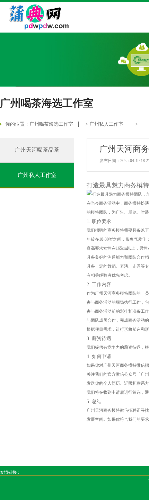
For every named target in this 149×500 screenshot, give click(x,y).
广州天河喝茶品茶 (37, 150)
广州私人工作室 (106, 124)
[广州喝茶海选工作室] (35, 16)
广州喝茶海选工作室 (51, 124)
